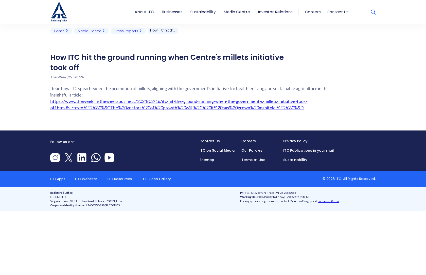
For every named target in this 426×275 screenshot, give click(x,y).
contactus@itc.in (328, 201)
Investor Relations (275, 12)
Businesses (172, 12)
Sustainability (203, 12)
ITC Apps (57, 179)
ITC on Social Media (217, 150)
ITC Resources (119, 179)
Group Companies (180, 3)
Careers (313, 12)
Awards (142, 3)
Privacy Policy (295, 141)
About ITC (144, 12)
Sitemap (206, 159)
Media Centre (237, 12)
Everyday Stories (240, 3)
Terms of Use (253, 159)
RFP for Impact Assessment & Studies (227, 3)
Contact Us (338, 12)
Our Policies (251, 150)
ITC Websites (86, 179)
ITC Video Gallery (156, 179)
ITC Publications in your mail (308, 150)
